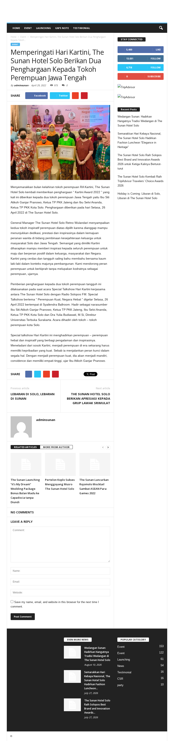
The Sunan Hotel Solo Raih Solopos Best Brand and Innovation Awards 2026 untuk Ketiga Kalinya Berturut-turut (140, 162)
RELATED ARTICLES (25, 447)
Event (28, 28)
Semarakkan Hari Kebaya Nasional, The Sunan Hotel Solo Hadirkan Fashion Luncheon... (97, 680)
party (120, 685)
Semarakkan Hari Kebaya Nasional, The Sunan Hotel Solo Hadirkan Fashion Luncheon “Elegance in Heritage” (139, 140)
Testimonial (81, 28)
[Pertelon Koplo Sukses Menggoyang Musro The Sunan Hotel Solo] (60, 464)
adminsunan (21, 85)
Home (16, 28)
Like (158, 49)
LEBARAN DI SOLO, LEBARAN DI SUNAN (33, 396)
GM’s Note (62, 28)
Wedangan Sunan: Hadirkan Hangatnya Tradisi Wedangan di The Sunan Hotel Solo (140, 121)
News (120, 666)
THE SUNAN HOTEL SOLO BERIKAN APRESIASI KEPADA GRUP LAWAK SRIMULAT (88, 398)
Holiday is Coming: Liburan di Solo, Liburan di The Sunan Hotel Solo (139, 196)
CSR (120, 678)
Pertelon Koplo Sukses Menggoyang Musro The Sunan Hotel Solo (60, 484)
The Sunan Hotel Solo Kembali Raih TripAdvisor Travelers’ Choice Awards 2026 (141, 181)
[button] (161, 28)
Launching (43, 28)
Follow (156, 58)
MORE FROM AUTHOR (56, 447)
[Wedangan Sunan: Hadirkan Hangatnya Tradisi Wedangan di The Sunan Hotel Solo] (72, 652)
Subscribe (154, 76)
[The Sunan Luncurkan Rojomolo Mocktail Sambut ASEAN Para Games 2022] (94, 464)
